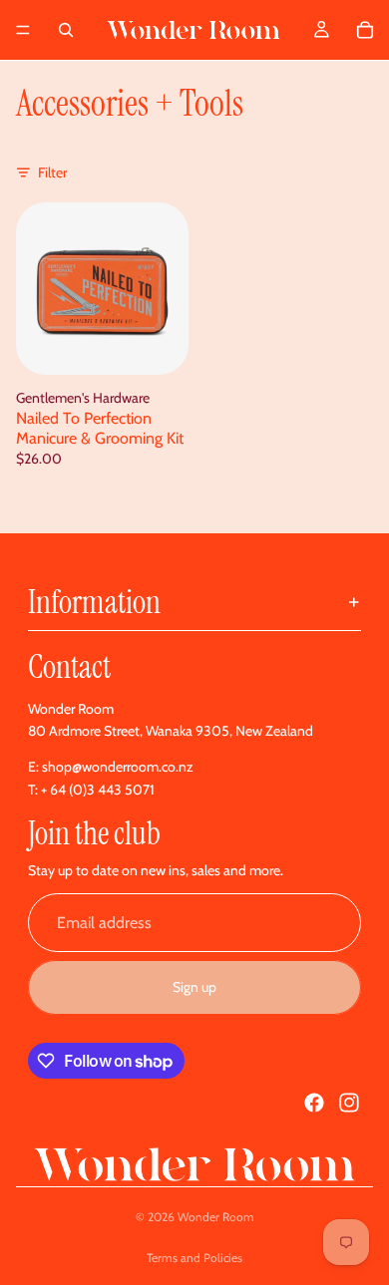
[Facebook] (314, 1103)
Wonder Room (216, 1216)
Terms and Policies (194, 1257)
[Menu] (23, 30)
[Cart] (365, 30)
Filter (52, 172)
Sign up (194, 987)
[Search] (66, 30)
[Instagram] (349, 1103)
